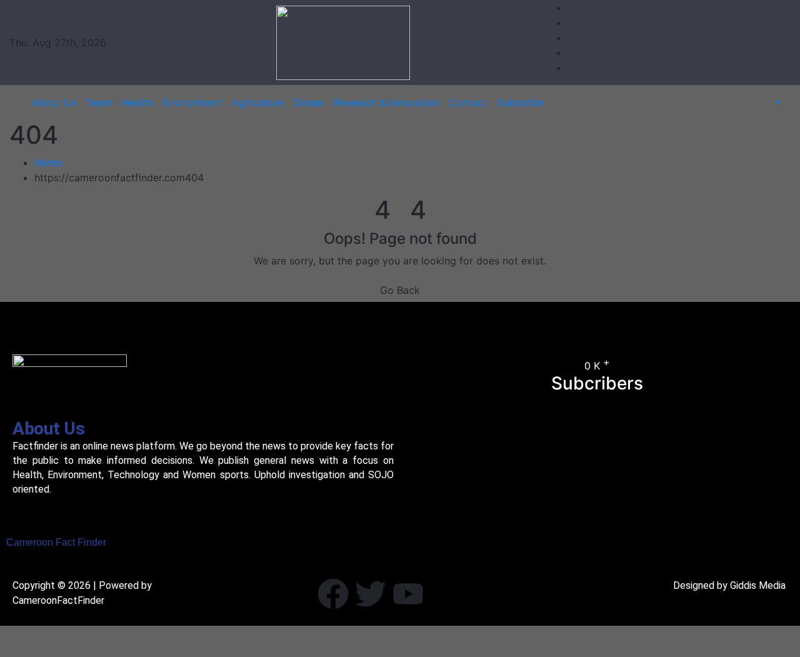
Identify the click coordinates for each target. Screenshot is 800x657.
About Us (54, 102)
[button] (771, 102)
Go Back (400, 290)
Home (48, 162)
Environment (192, 102)
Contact (468, 102)
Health (137, 102)
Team (99, 102)
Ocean (309, 102)
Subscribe (520, 102)
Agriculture (258, 102)
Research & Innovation (386, 102)
